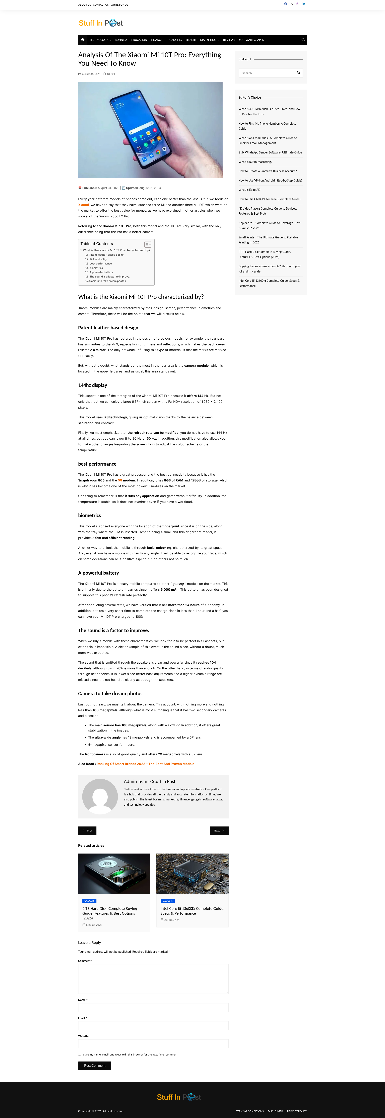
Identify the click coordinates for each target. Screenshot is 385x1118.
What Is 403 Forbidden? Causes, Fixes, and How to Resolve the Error (269, 112)
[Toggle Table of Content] (145, 244)
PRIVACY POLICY (297, 1111)
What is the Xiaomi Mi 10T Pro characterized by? (116, 250)
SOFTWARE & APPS (251, 40)
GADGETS (175, 40)
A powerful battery (101, 272)
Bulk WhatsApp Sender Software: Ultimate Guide (270, 152)
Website (83, 1036)
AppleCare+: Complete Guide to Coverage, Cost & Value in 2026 (269, 226)
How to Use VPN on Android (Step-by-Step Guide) (270, 180)
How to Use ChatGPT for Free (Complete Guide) (270, 199)
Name (83, 1000)
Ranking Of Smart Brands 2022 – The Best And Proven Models (145, 764)
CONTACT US (101, 4)
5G (120, 480)
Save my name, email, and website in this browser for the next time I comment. (130, 1054)
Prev (89, 830)
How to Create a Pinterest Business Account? (268, 171)
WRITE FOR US (119, 4)
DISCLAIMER (275, 1111)
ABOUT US (84, 4)
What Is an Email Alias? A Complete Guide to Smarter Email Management (268, 141)
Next (217, 830)
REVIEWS (229, 40)
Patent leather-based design (106, 254)
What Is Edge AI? (249, 190)
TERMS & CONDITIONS (250, 1111)
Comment (85, 961)
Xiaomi (83, 205)
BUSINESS (121, 40)
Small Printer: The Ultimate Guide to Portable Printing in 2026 (268, 240)
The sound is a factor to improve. (110, 276)
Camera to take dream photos (107, 281)
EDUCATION (139, 40)
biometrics (96, 267)
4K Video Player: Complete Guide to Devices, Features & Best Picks (268, 211)
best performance (101, 263)
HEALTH (191, 40)
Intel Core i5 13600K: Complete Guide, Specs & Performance (269, 283)
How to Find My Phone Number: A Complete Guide (267, 126)
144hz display (98, 259)
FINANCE (156, 40)
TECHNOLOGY (98, 40)
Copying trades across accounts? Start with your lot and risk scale (270, 269)
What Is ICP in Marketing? (255, 162)
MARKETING (208, 40)
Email (82, 1018)
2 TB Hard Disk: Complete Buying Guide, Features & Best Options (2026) (109, 913)
